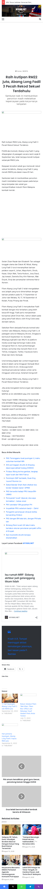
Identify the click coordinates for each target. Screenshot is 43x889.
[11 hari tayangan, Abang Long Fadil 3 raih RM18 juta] (10, 698)
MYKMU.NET (28, 543)
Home (19, 71)
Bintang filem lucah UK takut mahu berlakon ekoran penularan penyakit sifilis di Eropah (23, 528)
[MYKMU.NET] (21, 11)
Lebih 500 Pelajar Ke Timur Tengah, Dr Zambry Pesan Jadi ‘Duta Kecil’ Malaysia (31, 871)
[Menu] (3, 19)
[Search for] (40, 19)
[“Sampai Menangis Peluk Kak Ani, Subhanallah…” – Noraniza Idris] (31, 829)
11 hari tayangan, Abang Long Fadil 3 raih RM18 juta (9, 706)
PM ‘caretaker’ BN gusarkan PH (19, 505)
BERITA (25, 71)
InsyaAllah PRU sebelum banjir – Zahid (22, 508)
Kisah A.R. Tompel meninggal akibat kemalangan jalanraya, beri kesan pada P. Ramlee (20, 646)
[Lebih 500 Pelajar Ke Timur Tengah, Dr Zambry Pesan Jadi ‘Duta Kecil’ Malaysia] (31, 860)
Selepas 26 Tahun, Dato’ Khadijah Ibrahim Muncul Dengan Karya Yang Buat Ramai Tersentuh (10, 843)
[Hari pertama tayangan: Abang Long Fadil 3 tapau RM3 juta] (10, 728)
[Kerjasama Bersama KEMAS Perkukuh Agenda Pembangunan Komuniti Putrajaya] (11, 860)
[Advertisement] (21, 45)
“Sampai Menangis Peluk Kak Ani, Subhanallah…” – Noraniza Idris (30, 840)
